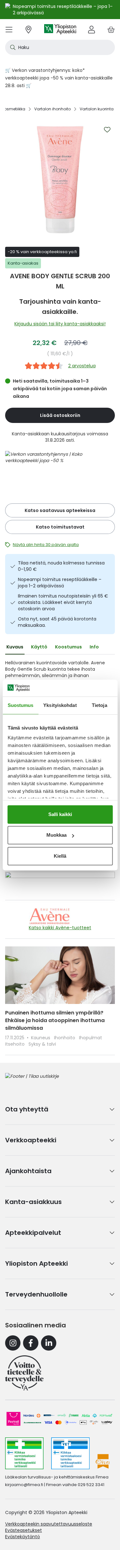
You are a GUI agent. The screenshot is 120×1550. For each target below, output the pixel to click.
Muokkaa (56, 835)
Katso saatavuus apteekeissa (60, 510)
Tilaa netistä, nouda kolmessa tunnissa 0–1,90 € (61, 566)
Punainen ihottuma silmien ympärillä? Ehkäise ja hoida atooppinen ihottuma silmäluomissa (55, 1020)
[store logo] (60, 29)
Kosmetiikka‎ (13, 109)
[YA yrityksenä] (24, 1372)
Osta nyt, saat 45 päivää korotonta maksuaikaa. (57, 622)
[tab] (15, 646)
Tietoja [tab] (99, 705)
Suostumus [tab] (21, 705)
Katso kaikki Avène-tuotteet (60, 927)
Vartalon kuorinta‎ (97, 109)
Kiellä (60, 856)
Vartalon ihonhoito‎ (52, 109)
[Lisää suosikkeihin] (107, 129)
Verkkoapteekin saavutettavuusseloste (48, 1524)
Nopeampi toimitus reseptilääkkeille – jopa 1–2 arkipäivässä (59, 582)
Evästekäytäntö (22, 1536)
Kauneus (41, 1037)
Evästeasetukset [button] (23, 1530)
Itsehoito (15, 1044)
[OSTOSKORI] (111, 29)
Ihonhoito (65, 1037)
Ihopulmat (90, 1037)
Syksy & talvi (42, 1044)
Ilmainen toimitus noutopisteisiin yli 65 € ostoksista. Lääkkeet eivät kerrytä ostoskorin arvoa (63, 602)
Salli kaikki (60, 814)
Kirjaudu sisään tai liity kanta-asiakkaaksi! (60, 324)
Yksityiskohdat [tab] (59, 705)
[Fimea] (24, 1453)
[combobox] (60, 47)
